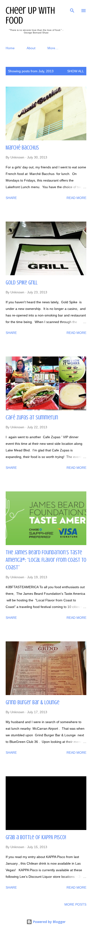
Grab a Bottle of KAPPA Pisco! (36, 837)
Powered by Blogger (49, 921)
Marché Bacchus (22, 148)
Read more (76, 198)
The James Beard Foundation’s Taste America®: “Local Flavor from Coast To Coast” (46, 560)
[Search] (72, 8)
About (31, 48)
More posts (75, 904)
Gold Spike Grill (22, 282)
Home (10, 48)
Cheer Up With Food (30, 15)
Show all (75, 71)
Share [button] (11, 198)
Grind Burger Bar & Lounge (32, 702)
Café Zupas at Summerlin (32, 417)
